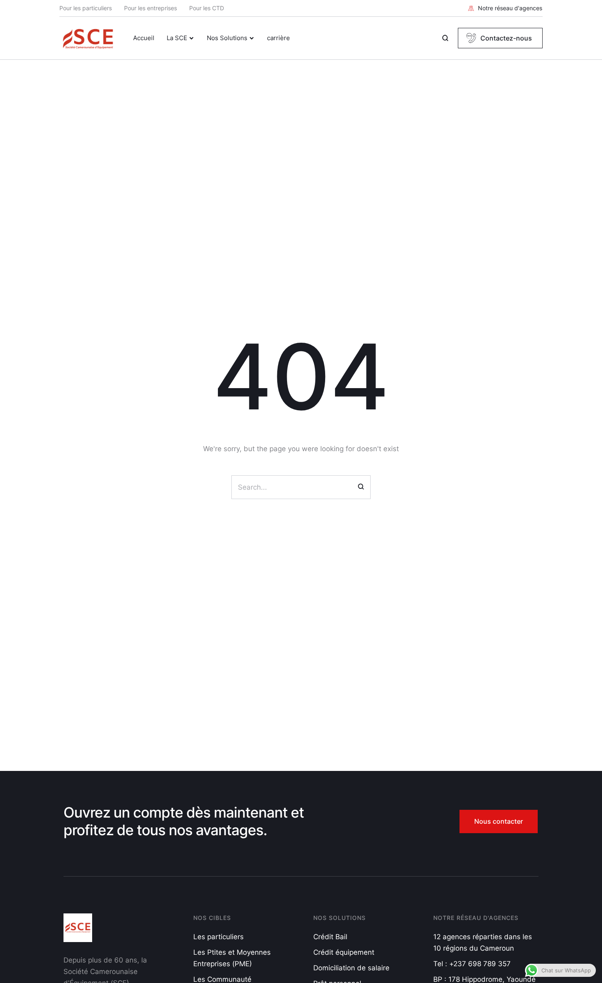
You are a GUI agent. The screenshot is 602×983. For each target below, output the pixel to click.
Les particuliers (218, 937)
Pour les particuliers (85, 8)
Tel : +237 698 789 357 (472, 964)
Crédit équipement (343, 952)
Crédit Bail (330, 937)
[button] (505, 8)
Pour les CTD (206, 8)
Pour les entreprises (150, 8)
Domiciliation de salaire (351, 968)
